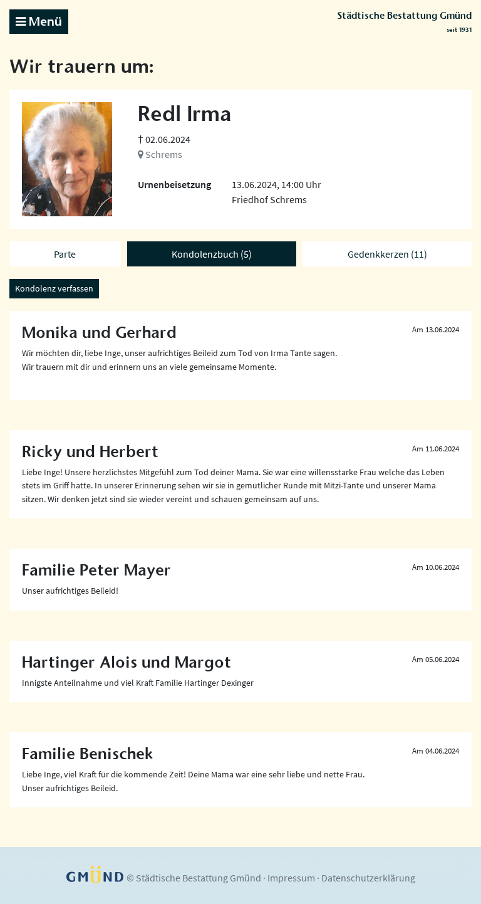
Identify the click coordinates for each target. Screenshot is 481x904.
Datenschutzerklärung (368, 877)
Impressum (291, 877)
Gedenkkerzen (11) (387, 254)
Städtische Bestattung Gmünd (404, 22)
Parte (65, 254)
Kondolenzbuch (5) (212, 254)
